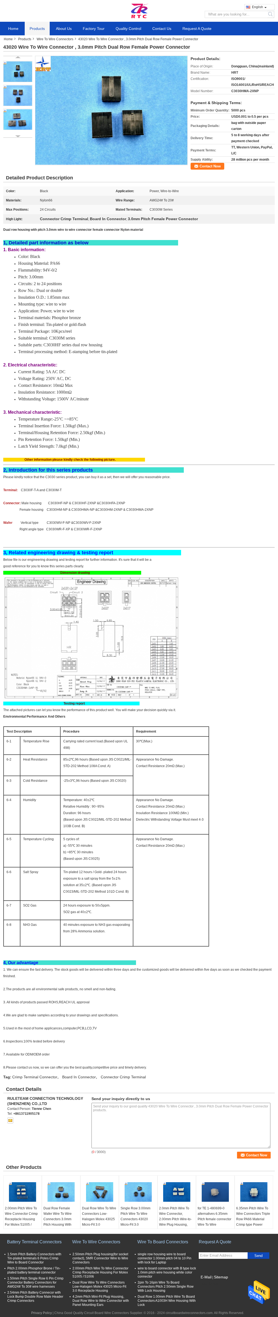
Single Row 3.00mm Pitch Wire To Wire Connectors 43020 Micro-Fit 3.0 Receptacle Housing (136, 1219)
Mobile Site (210, 1284)
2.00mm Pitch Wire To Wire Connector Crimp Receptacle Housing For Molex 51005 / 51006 (21, 1219)
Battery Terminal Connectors (34, 1242)
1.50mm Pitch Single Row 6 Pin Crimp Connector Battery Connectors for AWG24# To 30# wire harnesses (35, 1282)
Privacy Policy (41, 1313)
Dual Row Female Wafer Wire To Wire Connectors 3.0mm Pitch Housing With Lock (57, 1219)
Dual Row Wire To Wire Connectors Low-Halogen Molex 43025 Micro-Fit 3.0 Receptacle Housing (99, 1219)
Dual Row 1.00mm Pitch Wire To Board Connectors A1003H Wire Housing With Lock (167, 1301)
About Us (64, 28)
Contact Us (161, 28)
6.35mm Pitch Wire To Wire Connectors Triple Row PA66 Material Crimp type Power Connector (253, 1219)
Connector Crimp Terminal (123, 1077)
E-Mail (206, 1277)
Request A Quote (196, 28)
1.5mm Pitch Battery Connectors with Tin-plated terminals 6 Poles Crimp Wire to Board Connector (34, 1258)
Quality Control (128, 28)
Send (258, 1256)
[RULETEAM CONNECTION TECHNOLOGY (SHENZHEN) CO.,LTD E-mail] (10, 1120)
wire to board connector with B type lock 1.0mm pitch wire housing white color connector (167, 1272)
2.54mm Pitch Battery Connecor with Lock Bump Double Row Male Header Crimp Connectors (35, 1297)
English (257, 7)
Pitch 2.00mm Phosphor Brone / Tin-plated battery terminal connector (34, 1270)
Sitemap (221, 1277)
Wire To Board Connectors (162, 1242)
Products (37, 28)
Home (13, 28)
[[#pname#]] (111, 110)
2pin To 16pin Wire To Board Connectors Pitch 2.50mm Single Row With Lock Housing (166, 1287)
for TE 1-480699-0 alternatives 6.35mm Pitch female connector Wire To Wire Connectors (214, 1219)
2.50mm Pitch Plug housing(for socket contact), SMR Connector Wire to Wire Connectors (100, 1258)
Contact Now (210, 166)
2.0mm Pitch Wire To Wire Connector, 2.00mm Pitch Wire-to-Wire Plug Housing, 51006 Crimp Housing (175, 1219)
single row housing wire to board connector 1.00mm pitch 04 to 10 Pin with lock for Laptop (164, 1258)
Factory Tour (94, 28)
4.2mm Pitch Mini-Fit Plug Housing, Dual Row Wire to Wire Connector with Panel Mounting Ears (100, 1301)
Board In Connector (79, 1077)
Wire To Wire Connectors (55, 39)
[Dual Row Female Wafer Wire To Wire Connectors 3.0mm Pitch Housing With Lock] (61, 1192)
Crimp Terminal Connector (34, 1077)
